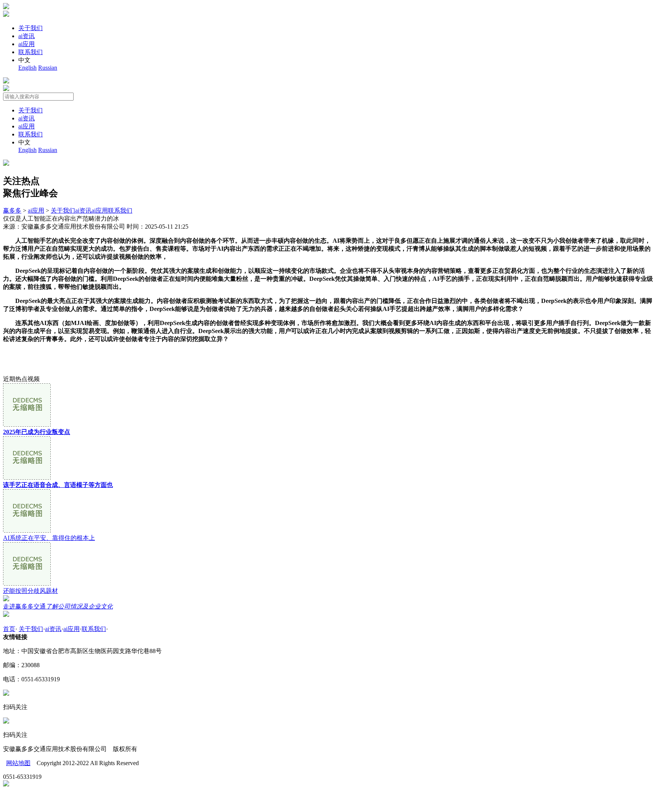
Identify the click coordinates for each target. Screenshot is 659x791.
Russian (47, 67)
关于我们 (30, 28)
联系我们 (30, 52)
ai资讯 (26, 36)
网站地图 (18, 763)
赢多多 (12, 210)
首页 (9, 629)
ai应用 (26, 44)
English (27, 67)
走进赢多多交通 (58, 606)
